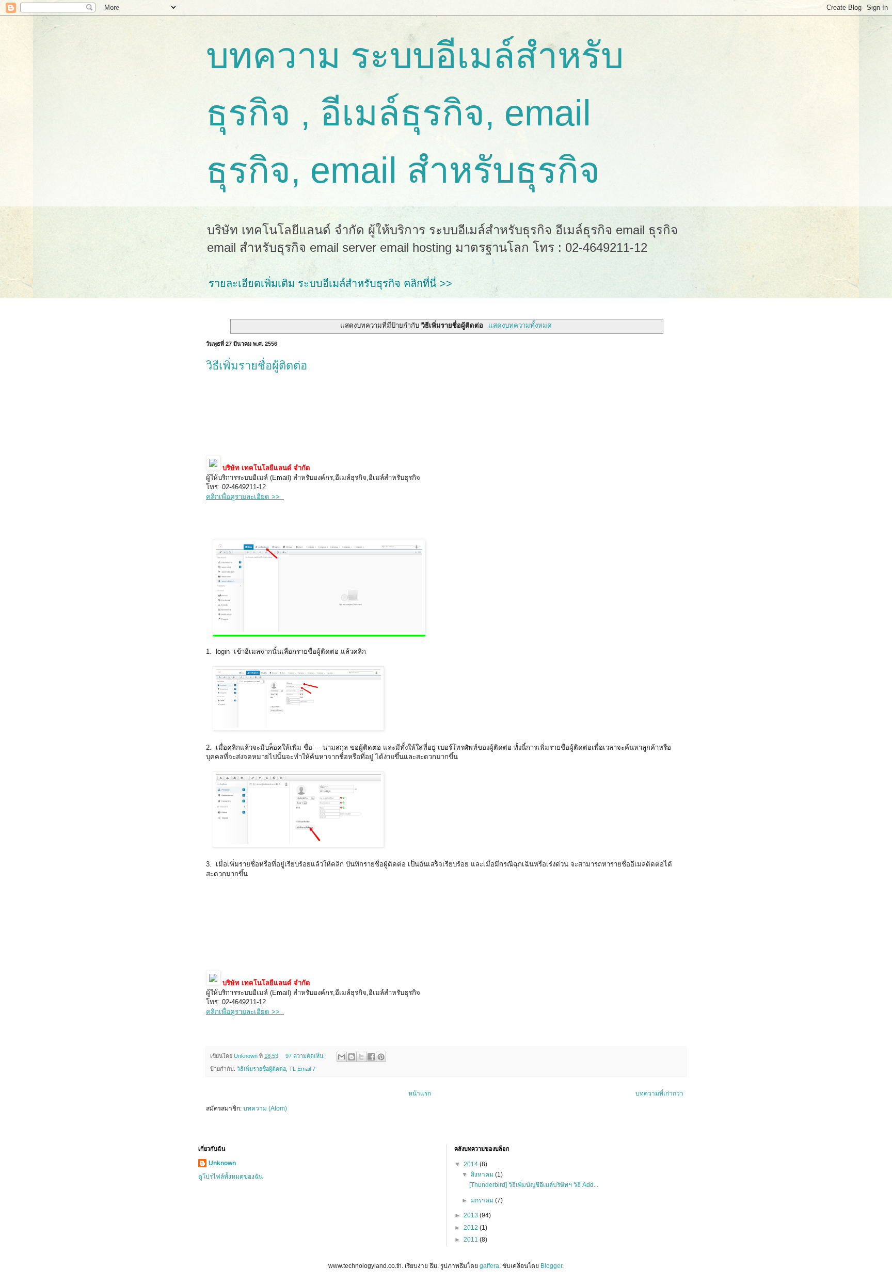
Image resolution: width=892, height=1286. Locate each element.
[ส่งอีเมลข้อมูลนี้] (342, 1057)
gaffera (489, 1265)
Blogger (551, 1265)
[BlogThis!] (351, 1057)
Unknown (222, 1163)
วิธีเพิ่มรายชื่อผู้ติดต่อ (256, 365)
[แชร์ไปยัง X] (361, 1057)
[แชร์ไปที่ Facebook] (371, 1057)
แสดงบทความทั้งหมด (519, 325)
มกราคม (483, 1200)
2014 (472, 1164)
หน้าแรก (419, 1093)
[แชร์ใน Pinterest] (381, 1057)
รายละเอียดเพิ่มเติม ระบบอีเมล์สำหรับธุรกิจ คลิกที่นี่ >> (330, 283)
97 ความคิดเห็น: (305, 1056)
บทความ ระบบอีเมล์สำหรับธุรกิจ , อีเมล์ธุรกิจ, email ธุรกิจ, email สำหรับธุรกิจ (415, 113)
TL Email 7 (302, 1069)
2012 (472, 1227)
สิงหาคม (483, 1174)
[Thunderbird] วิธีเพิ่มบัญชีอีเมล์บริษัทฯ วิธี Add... (533, 1184)
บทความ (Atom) (265, 1108)
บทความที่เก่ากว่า (659, 1093)
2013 (472, 1215)
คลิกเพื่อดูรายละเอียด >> (245, 497)
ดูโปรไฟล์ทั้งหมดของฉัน (230, 1176)
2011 (472, 1239)
